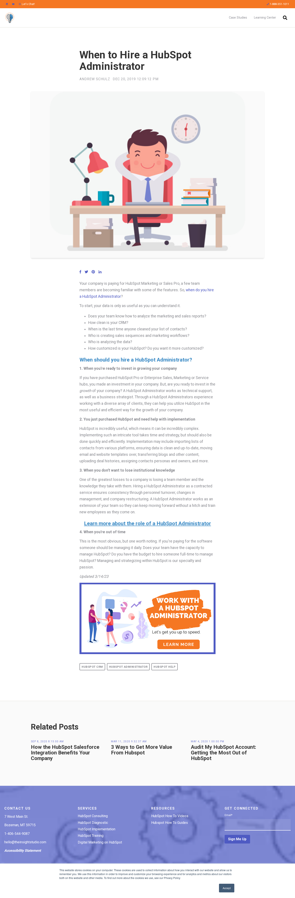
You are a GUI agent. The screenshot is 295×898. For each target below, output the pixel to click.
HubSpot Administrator (128, 666)
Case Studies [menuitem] (238, 17)
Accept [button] (227, 888)
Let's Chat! (28, 4)
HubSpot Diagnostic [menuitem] (93, 823)
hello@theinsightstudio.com (25, 842)
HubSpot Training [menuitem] (90, 836)
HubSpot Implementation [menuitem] (96, 829)
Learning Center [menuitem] (265, 17)
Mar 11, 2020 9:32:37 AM (129, 741)
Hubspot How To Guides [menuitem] (169, 823)
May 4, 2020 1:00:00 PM (207, 741)
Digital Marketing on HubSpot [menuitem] (100, 842)
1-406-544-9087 (17, 834)
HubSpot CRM (92, 666)
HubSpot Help (165, 666)
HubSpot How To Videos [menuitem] (169, 816)
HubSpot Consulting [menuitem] (93, 816)
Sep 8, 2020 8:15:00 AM (47, 741)
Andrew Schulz (94, 79)
